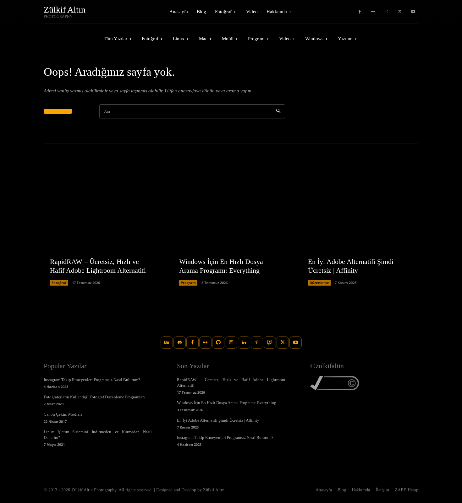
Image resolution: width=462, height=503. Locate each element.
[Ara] (278, 111)
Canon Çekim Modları (63, 414)
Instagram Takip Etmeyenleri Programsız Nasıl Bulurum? (92, 379)
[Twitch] (270, 342)
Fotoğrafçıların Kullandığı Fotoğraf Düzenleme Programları (94, 397)
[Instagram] (386, 12)
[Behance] (167, 342)
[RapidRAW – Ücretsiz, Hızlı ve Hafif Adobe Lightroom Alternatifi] (102, 227)
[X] (400, 12)
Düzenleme (319, 282)
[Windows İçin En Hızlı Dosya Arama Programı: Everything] (231, 227)
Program (188, 282)
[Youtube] (413, 12)
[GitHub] (218, 342)
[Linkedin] (244, 342)
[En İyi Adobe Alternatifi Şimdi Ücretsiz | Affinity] (360, 227)
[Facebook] (360, 12)
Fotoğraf (59, 282)
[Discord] (179, 342)
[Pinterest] (257, 342)
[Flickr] (373, 12)
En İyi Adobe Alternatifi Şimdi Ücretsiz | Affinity (218, 420)
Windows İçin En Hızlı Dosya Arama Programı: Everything (226, 402)
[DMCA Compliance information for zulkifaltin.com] (334, 388)
